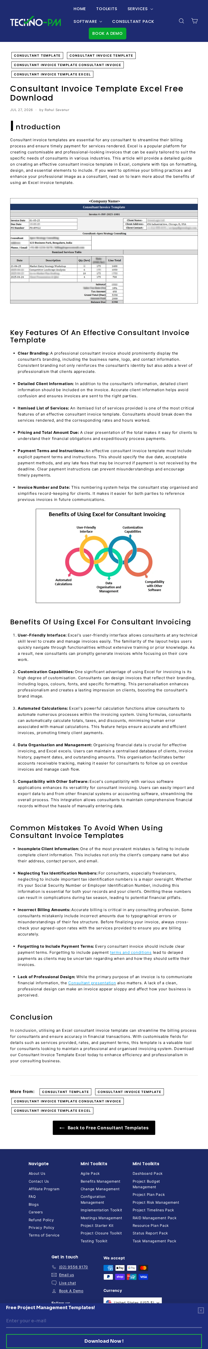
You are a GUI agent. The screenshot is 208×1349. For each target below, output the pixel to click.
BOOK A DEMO (107, 33)
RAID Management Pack (155, 1218)
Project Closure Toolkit (101, 1233)
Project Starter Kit (97, 1225)
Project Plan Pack (149, 1194)
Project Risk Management (156, 1202)
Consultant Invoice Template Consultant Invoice (67, 65)
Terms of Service (44, 1235)
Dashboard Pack (148, 1173)
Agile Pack (90, 1173)
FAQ (32, 1196)
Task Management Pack (155, 1241)
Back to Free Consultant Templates (107, 1127)
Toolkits (106, 9)
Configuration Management (93, 1199)
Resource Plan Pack (151, 1225)
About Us (37, 1173)
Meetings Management (101, 1218)
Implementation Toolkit (102, 1210)
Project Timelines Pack (154, 1210)
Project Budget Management (146, 1184)
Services (138, 9)
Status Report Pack (150, 1233)
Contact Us (39, 1181)
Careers (36, 1212)
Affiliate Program (44, 1189)
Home (80, 9)
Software (86, 21)
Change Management (100, 1189)
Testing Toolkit (94, 1241)
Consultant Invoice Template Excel (52, 74)
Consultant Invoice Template (101, 55)
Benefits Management (100, 1181)
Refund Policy (41, 1220)
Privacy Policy (42, 1227)
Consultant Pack (133, 21)
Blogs (34, 1204)
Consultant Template (37, 55)
